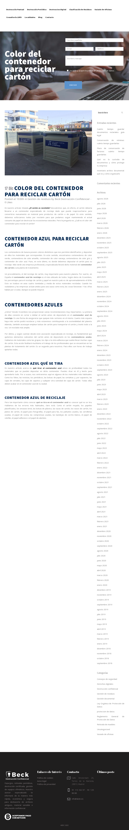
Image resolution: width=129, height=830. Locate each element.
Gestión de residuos (39, 199)
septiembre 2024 (104, 311)
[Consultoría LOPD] (14, 11)
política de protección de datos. (100, 70)
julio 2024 (101, 321)
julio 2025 (101, 262)
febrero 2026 (103, 228)
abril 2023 (101, 394)
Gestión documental (105, 698)
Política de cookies (45, 778)
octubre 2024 (103, 306)
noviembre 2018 (104, 653)
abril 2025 (101, 277)
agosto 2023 (102, 374)
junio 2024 (101, 326)
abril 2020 (101, 570)
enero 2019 (102, 643)
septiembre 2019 (104, 604)
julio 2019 (101, 614)
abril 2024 (101, 335)
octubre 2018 (103, 658)
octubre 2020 (103, 541)
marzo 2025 (102, 282)
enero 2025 (102, 291)
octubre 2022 (103, 423)
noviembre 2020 (104, 536)
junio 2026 (101, 208)
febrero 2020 (103, 580)
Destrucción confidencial (107, 689)
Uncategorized (103, 729)
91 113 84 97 (78, 790)
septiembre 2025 (104, 252)
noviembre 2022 (104, 418)
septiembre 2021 (104, 487)
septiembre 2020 (104, 546)
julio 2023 (101, 379)
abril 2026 (101, 218)
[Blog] (40, 11)
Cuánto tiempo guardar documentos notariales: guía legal (110, 132)
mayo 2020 (102, 565)
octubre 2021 (103, 482)
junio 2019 (101, 619)
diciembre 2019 (104, 590)
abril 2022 (101, 453)
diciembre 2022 (104, 414)
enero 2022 (102, 467)
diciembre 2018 (104, 648)
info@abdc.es (77, 799)
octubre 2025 (103, 247)
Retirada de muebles (106, 724)
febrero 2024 (103, 345)
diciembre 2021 (104, 472)
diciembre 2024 (104, 296)
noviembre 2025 (104, 242)
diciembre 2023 (104, 355)
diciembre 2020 (104, 531)
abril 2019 (101, 629)
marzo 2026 (102, 223)
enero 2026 (102, 233)
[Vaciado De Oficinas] (103, 4)
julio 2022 (101, 438)
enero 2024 (102, 350)
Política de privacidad (46, 784)
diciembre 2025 (104, 237)
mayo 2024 (102, 330)
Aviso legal (41, 781)
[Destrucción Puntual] (15, 4)
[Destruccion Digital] (57, 4)
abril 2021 (101, 511)
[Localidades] (30, 11)
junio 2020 (101, 560)
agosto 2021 (102, 492)
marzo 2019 (102, 634)
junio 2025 (101, 267)
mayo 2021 (102, 506)
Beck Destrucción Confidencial (72, 199)
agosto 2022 (102, 433)
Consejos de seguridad (107, 679)
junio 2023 (101, 384)
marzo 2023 (102, 399)
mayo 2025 (102, 272)
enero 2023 (102, 409)
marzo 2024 (102, 340)
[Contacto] (49, 11)
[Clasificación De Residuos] (80, 4)
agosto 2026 (102, 198)
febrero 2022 (103, 462)
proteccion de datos (106, 711)
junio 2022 (101, 443)
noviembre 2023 (104, 360)
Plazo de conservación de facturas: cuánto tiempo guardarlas (110, 151)
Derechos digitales (105, 684)
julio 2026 (101, 203)
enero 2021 (102, 526)
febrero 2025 (103, 286)
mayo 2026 (102, 213)
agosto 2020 (102, 550)
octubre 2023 (103, 365)
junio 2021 (101, 502)
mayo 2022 (102, 448)
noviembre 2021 (104, 477)
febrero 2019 (103, 639)
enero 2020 (102, 585)
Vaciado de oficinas (105, 734)
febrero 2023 (103, 404)
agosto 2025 (102, 257)
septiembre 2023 (104, 370)
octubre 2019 (103, 599)
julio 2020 (101, 555)
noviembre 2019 (104, 595)
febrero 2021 (103, 521)
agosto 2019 (102, 609)
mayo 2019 (102, 624)
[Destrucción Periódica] (36, 4)
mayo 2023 (102, 389)
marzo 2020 (102, 575)
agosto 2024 (102, 316)
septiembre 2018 (104, 663)
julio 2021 (101, 497)
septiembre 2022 (104, 428)
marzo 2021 (102, 516)
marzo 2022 (102, 458)
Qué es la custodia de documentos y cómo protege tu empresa (110, 162)
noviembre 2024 (104, 301)
